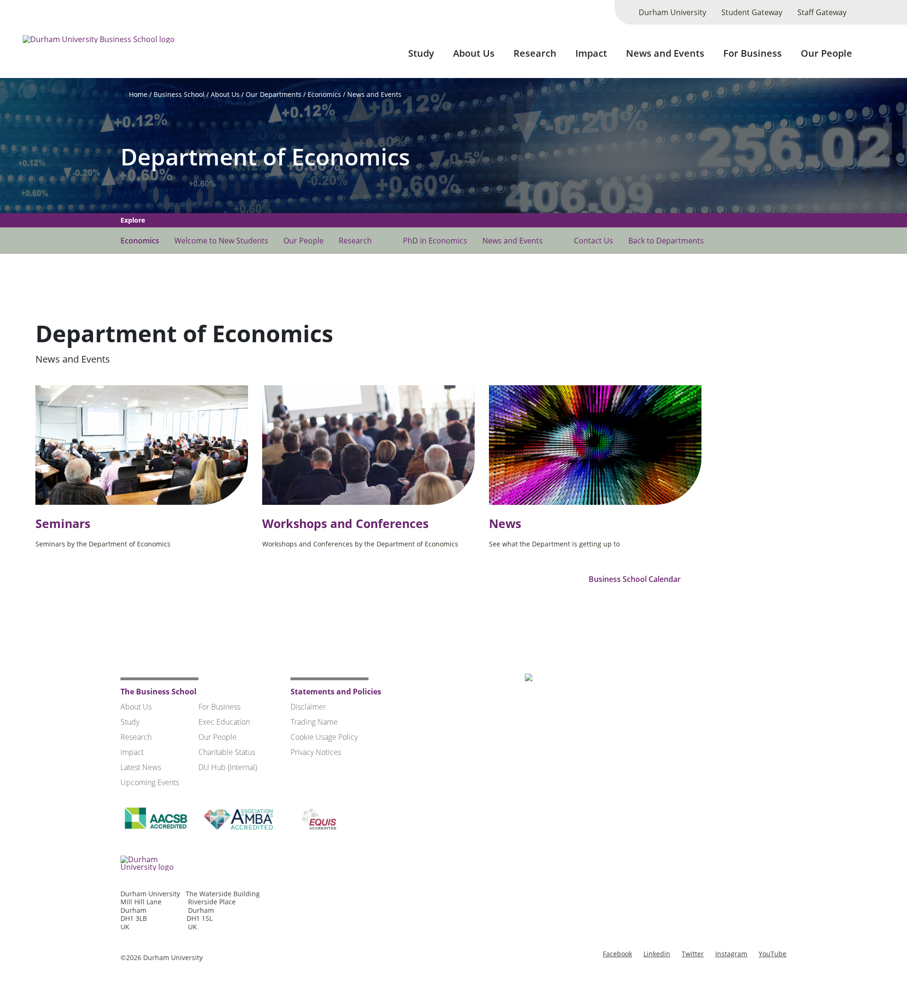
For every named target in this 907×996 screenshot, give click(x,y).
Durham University (672, 12)
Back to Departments (666, 240)
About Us (474, 53)
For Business (752, 53)
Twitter (693, 953)
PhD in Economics (435, 240)
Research (534, 53)
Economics (324, 94)
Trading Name (314, 722)
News (505, 523)
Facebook (617, 953)
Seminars (62, 523)
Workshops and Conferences (345, 523)
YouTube (773, 953)
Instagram (731, 953)
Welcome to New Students (221, 240)
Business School (179, 94)
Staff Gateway (822, 12)
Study (421, 53)
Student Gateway (751, 12)
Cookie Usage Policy (324, 737)
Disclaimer (308, 707)
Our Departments (273, 94)
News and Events (665, 53)
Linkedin (656, 953)
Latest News (140, 767)
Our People (826, 53)
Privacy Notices (316, 752)
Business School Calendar (636, 579)
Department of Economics (265, 156)
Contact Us (593, 240)
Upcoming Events (149, 782)
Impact (591, 53)
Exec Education (224, 722)
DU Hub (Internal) (227, 767)
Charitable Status (226, 752)
